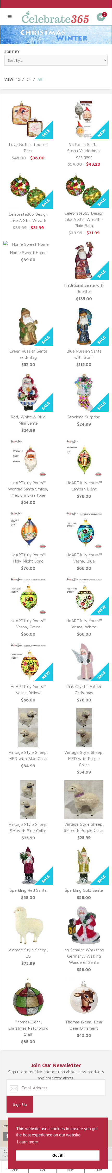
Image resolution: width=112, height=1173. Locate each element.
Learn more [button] (27, 1142)
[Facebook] (7, 1136)
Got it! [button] (58, 1155)
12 (18, 79)
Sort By (12, 51)
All (40, 79)
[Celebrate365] (56, 16)
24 (29, 79)
